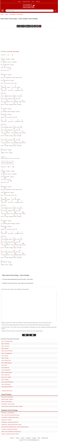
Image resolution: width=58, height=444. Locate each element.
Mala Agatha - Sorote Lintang (8, 404)
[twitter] (32, 335)
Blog (39, 438)
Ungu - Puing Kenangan (6, 372)
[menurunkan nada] (19, 26)
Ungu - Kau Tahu (5, 358)
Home (19, 1)
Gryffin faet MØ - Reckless (7, 399)
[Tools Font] (35, 26)
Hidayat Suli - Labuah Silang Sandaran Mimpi (11, 424)
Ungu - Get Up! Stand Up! (7, 350)
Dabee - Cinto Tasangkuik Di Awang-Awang (11, 431)
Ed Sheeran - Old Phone (6, 419)
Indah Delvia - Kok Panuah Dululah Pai (9, 422)
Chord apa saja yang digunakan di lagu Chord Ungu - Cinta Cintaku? (18, 279)
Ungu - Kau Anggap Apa (6, 353)
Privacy (22, 438)
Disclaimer (28, 438)
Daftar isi (38, 1)
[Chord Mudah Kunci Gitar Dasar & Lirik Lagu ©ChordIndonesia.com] (29, 8)
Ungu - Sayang (4, 355)
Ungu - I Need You (5, 343)
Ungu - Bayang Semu (6, 370)
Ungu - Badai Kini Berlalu (6, 386)
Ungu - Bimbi (4, 365)
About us (12, 438)
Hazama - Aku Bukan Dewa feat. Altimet (10, 433)
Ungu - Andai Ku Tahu (6, 360)
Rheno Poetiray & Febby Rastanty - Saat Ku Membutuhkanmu (15, 426)
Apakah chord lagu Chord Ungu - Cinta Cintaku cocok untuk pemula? (18, 283)
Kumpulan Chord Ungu (7, 390)
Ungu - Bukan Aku (5, 367)
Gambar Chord (45, 438)
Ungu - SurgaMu (5, 379)
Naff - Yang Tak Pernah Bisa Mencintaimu (10, 415)
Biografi (34, 438)
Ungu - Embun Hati (5, 374)
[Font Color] (37, 26)
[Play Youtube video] (29, 306)
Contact (17, 438)
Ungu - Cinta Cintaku (14, 51)
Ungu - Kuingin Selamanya (7, 382)
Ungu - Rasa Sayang (5, 384)
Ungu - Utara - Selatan (6, 377)
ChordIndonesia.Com (34, 440)
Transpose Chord (26, 1)
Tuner (33, 1)
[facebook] (25, 335)
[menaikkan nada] (23, 26)
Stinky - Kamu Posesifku (6, 401)
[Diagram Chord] (32, 26)
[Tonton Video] (40, 26)
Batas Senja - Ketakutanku (7, 396)
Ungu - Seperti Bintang (6, 362)
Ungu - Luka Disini (5, 346)
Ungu (6, 14)
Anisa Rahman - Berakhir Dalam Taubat (10, 417)
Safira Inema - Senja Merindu (7, 412)
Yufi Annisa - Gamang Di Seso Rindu (9, 429)
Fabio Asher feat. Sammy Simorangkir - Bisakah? (12, 406)
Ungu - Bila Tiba (4, 348)
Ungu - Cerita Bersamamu (7, 341)
